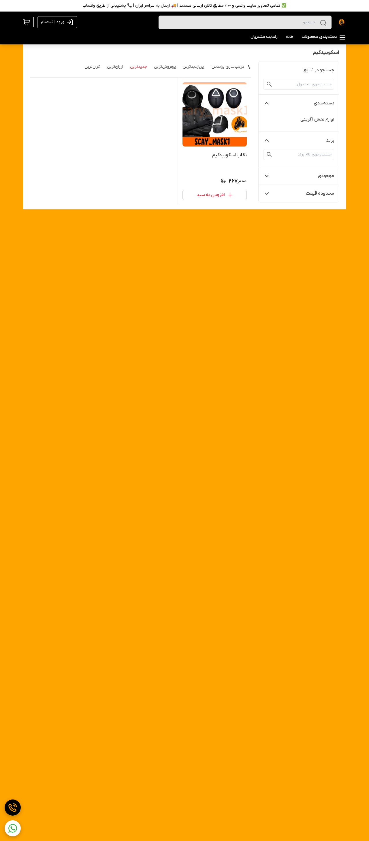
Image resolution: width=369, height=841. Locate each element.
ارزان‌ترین (115, 67)
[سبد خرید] (26, 22)
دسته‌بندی (324, 103)
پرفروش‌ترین (165, 67)
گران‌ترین (92, 67)
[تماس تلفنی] (13, 807)
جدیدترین (138, 67)
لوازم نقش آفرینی (317, 119)
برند (330, 140)
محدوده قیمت (320, 193)
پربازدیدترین (193, 67)
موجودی (326, 176)
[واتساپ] (13, 828)
